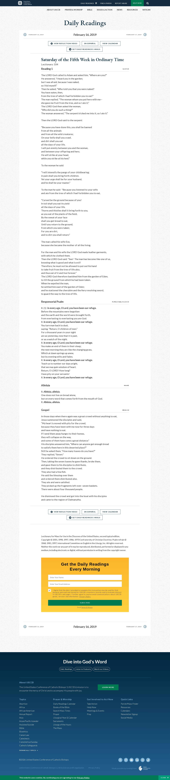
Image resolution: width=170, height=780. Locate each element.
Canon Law (24, 735)
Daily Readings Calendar (97, 3)
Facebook (126, 760)
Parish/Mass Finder (129, 703)
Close (163, 777)
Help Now (137, 3)
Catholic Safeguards (28, 745)
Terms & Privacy (87, 607)
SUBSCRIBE (85, 603)
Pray (89, 714)
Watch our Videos (101, 669)
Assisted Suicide (26, 724)
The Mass (57, 728)
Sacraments (58, 721)
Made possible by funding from (124, 768)
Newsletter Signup (129, 714)
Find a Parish (106, 3)
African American (27, 710)
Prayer (56, 714)
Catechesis (24, 738)
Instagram (143, 760)
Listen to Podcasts (83, 669)
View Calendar (110, 43)
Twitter (120, 760)
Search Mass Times (61, 710)
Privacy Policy (94, 768)
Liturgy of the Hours (62, 724)
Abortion (23, 703)
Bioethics (23, 731)
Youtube (131, 760)
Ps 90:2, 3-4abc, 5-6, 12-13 (120, 302)
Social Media (126, 717)
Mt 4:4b (126, 385)
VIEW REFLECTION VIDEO (65, 43)
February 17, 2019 (133, 35)
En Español (90, 43)
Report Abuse (121, 3)
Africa (22, 707)
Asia (21, 717)
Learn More (108, 687)
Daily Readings (87, 3)
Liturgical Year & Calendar (65, 717)
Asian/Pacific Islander (29, 721)
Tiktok (148, 760)
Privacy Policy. (85, 596)
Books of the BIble (61, 707)
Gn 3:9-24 (126, 69)
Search (147, 2)
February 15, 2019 (36, 35)
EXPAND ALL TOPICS (27, 750)
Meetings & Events (95, 710)
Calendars (125, 710)
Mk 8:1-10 (125, 410)
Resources (125, 707)
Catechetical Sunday (28, 742)
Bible (21, 728)
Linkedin (137, 760)
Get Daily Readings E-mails (86, 49)
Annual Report (25, 714)
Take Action (92, 703)
